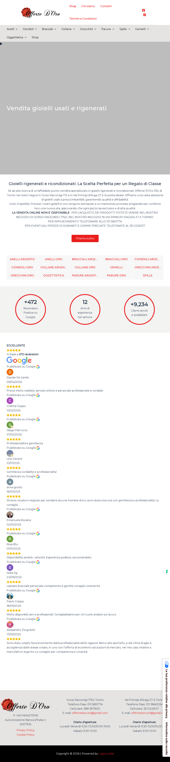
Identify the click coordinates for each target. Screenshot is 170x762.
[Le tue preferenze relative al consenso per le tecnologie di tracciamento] (167, 571)
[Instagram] (144, 14)
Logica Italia (106, 753)
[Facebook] (143, 10)
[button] (16, 29)
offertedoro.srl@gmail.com (90, 713)
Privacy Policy (25, 730)
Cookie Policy (25, 734)
